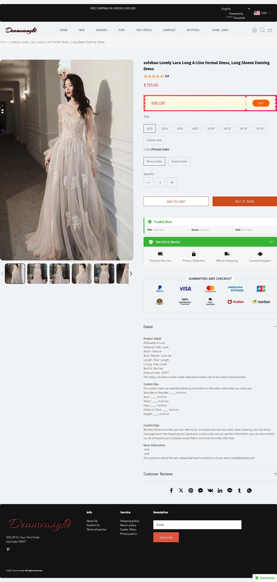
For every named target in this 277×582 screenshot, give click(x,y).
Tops (121, 30)
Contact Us (93, 525)
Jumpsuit (169, 30)
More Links (220, 30)
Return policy (128, 525)
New (82, 30)
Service (125, 512)
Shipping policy (129, 521)
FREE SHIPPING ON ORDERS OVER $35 (113, 8)
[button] (2, 273)
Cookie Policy (128, 529)
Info (89, 512)
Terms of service (96, 529)
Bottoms (193, 30)
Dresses (101, 30)
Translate (239, 18)
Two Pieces (143, 30)
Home (64, 30)
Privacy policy (128, 534)
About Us (92, 521)
